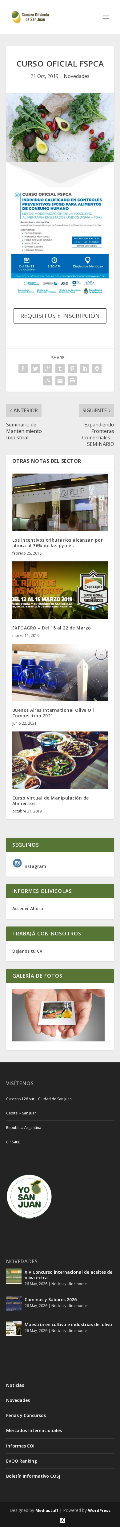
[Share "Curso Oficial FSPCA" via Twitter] (35, 368)
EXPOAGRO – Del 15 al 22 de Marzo (51, 628)
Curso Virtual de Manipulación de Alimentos (50, 800)
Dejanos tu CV (27, 951)
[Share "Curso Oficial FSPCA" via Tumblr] (60, 368)
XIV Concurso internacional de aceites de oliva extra (68, 1275)
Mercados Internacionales (34, 1430)
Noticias (58, 1283)
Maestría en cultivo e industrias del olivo (68, 1324)
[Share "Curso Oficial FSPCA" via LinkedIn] (84, 368)
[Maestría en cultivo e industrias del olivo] (14, 1328)
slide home (77, 1283)
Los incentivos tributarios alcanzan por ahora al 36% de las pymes (57, 542)
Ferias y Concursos (26, 1415)
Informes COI (20, 1446)
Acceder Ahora (27, 908)
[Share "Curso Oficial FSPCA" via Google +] (48, 368)
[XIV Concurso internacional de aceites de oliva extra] (14, 1276)
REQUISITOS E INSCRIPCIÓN (60, 316)
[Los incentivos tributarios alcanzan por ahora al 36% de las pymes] (60, 502)
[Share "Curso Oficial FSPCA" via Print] (72, 381)
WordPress (99, 1510)
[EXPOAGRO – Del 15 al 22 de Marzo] (60, 590)
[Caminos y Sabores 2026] (14, 1303)
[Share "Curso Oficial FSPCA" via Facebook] (23, 368)
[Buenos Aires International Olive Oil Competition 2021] (60, 672)
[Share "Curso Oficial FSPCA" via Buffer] (97, 368)
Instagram (34, 866)
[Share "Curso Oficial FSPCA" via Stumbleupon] (48, 381)
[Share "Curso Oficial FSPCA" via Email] (60, 381)
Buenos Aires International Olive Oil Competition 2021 (53, 713)
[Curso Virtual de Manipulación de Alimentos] (60, 760)
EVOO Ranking (21, 1461)
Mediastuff (46, 1510)
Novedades (77, 76)
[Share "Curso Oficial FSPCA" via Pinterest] (72, 368)
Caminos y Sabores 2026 (51, 1299)
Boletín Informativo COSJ (33, 1476)
